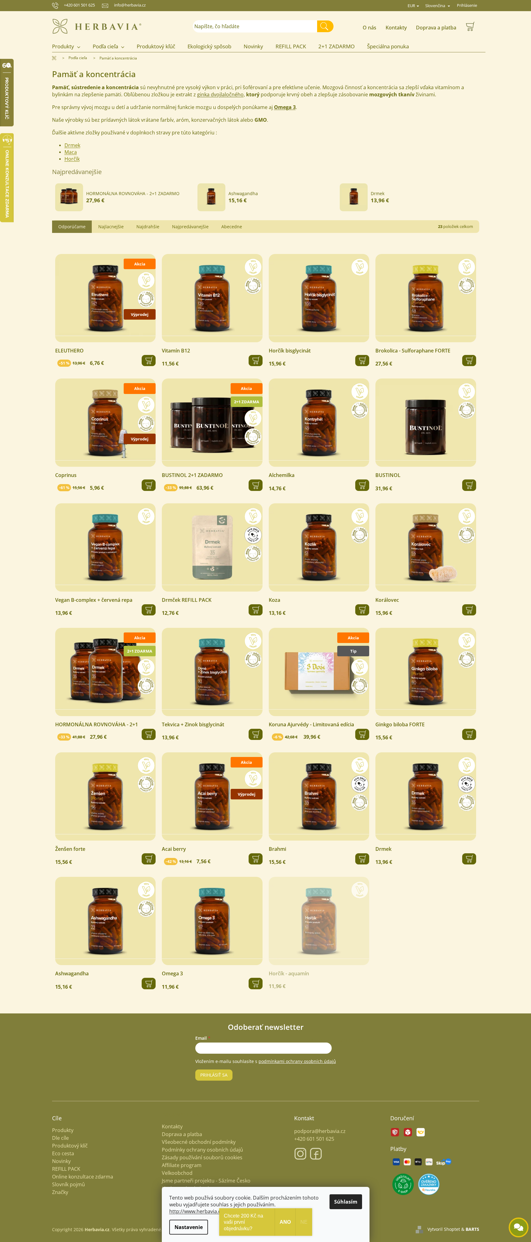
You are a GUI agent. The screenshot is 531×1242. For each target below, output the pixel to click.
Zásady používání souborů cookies (202, 1157)
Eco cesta (63, 1154)
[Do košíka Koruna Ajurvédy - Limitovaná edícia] (362, 734)
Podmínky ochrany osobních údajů (202, 1149)
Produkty (62, 1130)
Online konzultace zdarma (82, 1177)
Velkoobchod (177, 1173)
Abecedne (231, 227)
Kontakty (396, 27)
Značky (60, 1192)
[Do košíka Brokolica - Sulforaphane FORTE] (469, 360)
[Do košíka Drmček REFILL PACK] (256, 609)
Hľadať (328, 26)
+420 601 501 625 (79, 5)
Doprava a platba (436, 27)
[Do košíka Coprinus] (149, 485)
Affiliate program (181, 1165)
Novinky (61, 1161)
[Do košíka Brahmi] (362, 858)
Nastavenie (189, 1227)
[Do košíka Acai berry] (256, 858)
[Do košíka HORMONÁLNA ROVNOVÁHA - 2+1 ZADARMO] (149, 734)
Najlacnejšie (111, 227)
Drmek (72, 145)
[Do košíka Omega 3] (256, 983)
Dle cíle (60, 1138)
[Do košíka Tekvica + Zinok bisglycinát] (256, 734)
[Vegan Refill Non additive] (212, 547)
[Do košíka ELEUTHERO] (149, 360)
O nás (369, 27)
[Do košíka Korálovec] (469, 609)
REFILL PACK (66, 1169)
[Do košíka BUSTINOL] (469, 485)
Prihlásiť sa (214, 1075)
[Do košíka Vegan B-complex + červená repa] (149, 609)
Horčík (72, 158)
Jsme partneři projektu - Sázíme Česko (206, 1180)
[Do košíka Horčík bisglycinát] (362, 360)
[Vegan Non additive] (212, 298)
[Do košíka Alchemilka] (362, 485)
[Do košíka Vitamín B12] (256, 360)
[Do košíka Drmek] (469, 858)
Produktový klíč (70, 1146)
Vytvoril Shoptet (443, 1229)
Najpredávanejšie (190, 227)
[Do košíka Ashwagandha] (149, 983)
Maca (70, 152)
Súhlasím (345, 1201)
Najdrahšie (147, 227)
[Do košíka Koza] (362, 609)
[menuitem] (69, 47)
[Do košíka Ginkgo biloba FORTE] (469, 734)
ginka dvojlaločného (220, 94)
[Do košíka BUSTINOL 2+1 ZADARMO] (256, 485)
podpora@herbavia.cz (320, 1131)
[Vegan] (319, 298)
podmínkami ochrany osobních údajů (297, 1061)
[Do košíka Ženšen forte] (149, 858)
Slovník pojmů (68, 1184)
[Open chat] (519, 1227)
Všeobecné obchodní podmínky (199, 1142)
